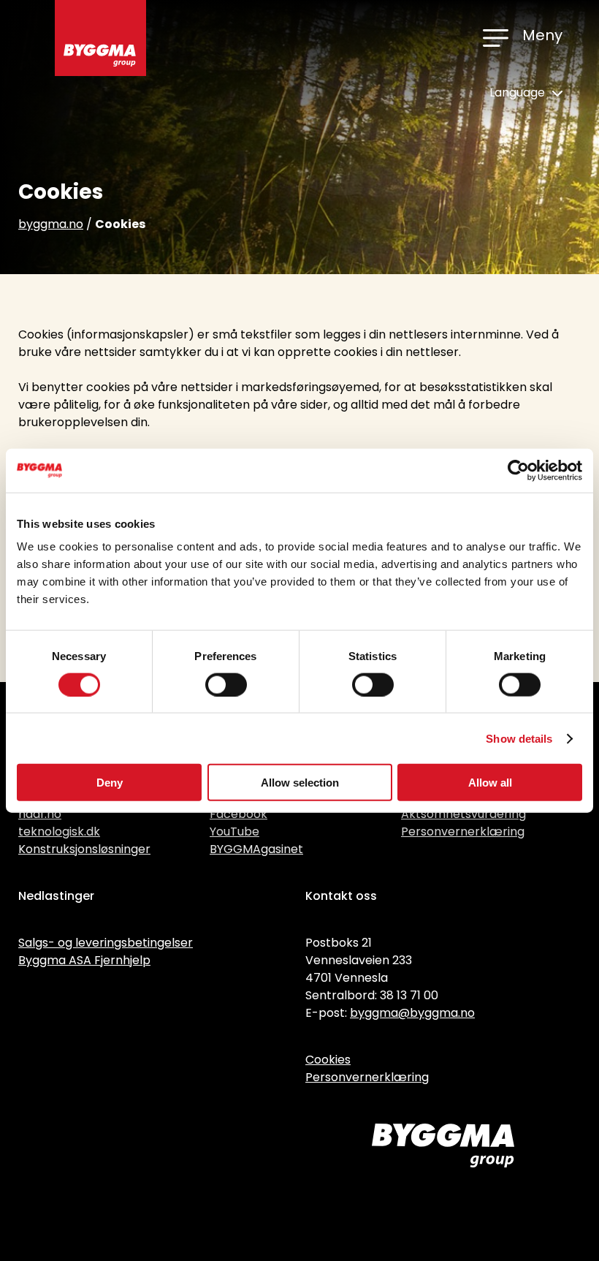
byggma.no (50, 224)
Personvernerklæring (462, 831)
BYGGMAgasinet (256, 849)
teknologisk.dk (59, 831)
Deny (109, 782)
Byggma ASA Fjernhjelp (84, 960)
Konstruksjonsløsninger (84, 849)
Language (518, 92)
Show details (519, 738)
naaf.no (39, 814)
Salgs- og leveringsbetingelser (105, 942)
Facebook (238, 814)
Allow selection (300, 782)
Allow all (490, 782)
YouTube (234, 831)
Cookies (328, 1059)
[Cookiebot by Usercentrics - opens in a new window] (518, 470)
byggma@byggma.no (412, 1012)
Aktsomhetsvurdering (463, 814)
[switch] (226, 684)
